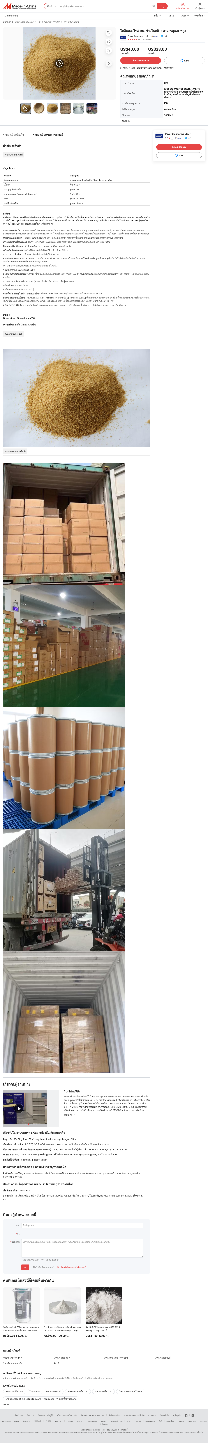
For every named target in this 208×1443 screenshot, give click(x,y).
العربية (138, 1421)
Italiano (104, 1421)
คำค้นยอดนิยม (114, 1415)
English (16, 1421)
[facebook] (186, 1415)
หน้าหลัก (7, 21)
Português (92, 1421)
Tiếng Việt (192, 1421)
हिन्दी (160, 1421)
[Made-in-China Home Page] (19, 6)
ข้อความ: (15, 1241)
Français (58, 1421)
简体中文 (26, 1421)
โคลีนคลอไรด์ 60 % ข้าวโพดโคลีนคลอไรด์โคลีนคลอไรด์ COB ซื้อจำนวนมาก (40, 1398)
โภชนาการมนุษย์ (163, 1357)
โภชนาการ (34, 1391)
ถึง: (18, 1233)
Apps (184, 15)
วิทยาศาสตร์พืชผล (11, 1357)
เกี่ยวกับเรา (18, 1415)
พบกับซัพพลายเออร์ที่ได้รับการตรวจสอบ (140, 1415)
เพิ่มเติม (7, 1404)
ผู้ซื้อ (156, 15)
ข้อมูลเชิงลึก (164, 1415)
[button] (153, 6)
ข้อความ (30, 1415)
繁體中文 (38, 1421)
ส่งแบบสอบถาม (140, 60)
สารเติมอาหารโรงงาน (77, 1391)
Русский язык (117, 1421)
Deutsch (80, 1421)
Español (70, 1421)
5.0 (169, 138)
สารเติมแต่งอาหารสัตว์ (49, 21)
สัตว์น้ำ (57, 1363)
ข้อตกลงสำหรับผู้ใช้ (45, 1415)
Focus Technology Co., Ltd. (106, 1430)
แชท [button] (186, 60)
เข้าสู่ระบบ (200, 8)
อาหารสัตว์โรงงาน (14, 1391)
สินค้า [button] (50, 6)
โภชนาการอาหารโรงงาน (131, 1391)
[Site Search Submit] (162, 6)
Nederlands (150, 1421)
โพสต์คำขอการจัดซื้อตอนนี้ (71, 1267)
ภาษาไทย (170, 1421)
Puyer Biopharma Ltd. (138, 36)
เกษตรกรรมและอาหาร (25, 21)
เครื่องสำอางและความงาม (116, 1357)
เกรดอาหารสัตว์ (53, 1391)
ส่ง (25, 1267)
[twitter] (193, 1415)
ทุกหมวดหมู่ (12, 15)
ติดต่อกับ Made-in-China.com (92, 1415)
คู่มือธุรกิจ (177, 1415)
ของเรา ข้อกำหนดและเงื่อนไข (191, 1432)
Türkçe (181, 1421)
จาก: (18, 1225)
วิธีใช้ (171, 15)
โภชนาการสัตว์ (61, 1357)
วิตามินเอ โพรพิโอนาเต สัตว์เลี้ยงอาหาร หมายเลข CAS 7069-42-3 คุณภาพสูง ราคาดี (62, 1330)
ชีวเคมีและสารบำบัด (12, 1363)
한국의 (129, 1421)
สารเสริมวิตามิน (71, 21)
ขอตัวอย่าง (169, 67)
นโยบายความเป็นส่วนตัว (67, 1415)
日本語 (48, 1421)
